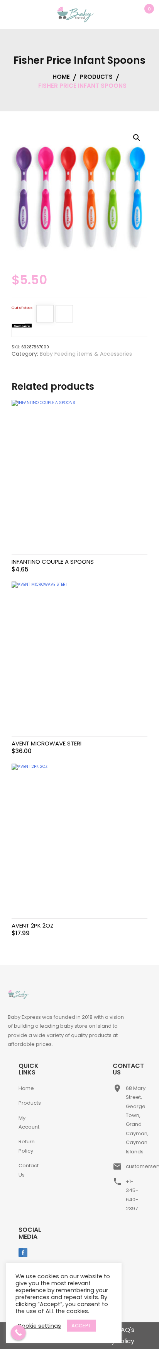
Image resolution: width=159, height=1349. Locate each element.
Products (30, 1103)
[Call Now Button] (18, 1332)
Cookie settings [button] (39, 1325)
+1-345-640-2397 (132, 1195)
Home (26, 1088)
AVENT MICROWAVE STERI (46, 743)
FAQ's (125, 1329)
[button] (137, 138)
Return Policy (27, 1146)
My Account (29, 1122)
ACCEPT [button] (81, 1325)
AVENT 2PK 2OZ (33, 925)
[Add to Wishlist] (45, 315)
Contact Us (29, 1170)
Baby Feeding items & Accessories (86, 354)
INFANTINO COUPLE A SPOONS (53, 561)
